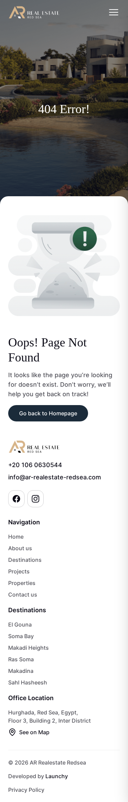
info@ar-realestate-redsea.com (54, 477)
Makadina (20, 670)
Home (16, 536)
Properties (21, 583)
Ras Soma (21, 659)
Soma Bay (21, 636)
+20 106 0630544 (35, 464)
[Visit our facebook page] (16, 498)
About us (20, 548)
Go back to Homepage (48, 413)
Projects (19, 571)
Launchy (56, 776)
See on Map (34, 732)
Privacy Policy (26, 789)
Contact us (22, 594)
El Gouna (20, 624)
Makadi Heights (28, 647)
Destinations (25, 559)
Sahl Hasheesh (27, 682)
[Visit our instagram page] (35, 498)
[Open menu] (114, 12)
